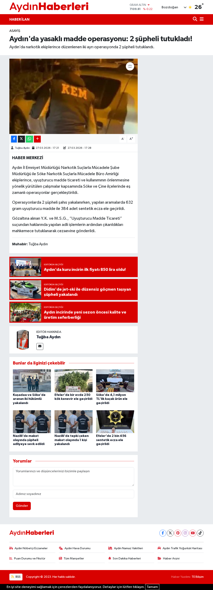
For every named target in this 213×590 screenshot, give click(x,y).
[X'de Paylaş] (21, 139)
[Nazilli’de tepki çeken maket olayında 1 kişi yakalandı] (73, 421)
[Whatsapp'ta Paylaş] (29, 139)
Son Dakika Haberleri (127, 558)
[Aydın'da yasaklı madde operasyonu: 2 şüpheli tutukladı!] (73, 96)
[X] (170, 533)
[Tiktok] (200, 533)
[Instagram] (185, 533)
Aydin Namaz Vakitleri (128, 548)
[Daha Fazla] (37, 139)
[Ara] (195, 19)
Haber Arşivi (171, 558)
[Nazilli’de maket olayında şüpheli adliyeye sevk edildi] (32, 421)
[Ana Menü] (201, 19)
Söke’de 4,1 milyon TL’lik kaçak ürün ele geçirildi (112, 398)
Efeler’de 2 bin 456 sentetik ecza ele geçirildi (111, 439)
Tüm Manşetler (74, 558)
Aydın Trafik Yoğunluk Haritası (182, 548)
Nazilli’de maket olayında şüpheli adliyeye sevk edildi (29, 439)
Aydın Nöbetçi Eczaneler (31, 548)
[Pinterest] (177, 533)
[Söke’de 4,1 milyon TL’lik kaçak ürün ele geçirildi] (115, 380)
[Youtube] (192, 533)
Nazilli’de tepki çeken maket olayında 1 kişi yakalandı (71, 439)
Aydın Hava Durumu (77, 548)
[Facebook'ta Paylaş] (14, 139)
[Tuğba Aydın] (23, 339)
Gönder (22, 506)
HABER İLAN (19, 19)
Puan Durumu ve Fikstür (29, 558)
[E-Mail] (39, 346)
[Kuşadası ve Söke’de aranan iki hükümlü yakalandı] (32, 380)
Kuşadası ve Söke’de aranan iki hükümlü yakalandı (29, 398)
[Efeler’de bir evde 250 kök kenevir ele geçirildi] (73, 380)
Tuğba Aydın (22, 148)
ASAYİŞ (14, 31)
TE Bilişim (198, 576)
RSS (18, 576)
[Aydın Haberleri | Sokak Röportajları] (48, 7)
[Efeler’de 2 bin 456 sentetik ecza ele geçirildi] (115, 421)
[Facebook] (162, 533)
